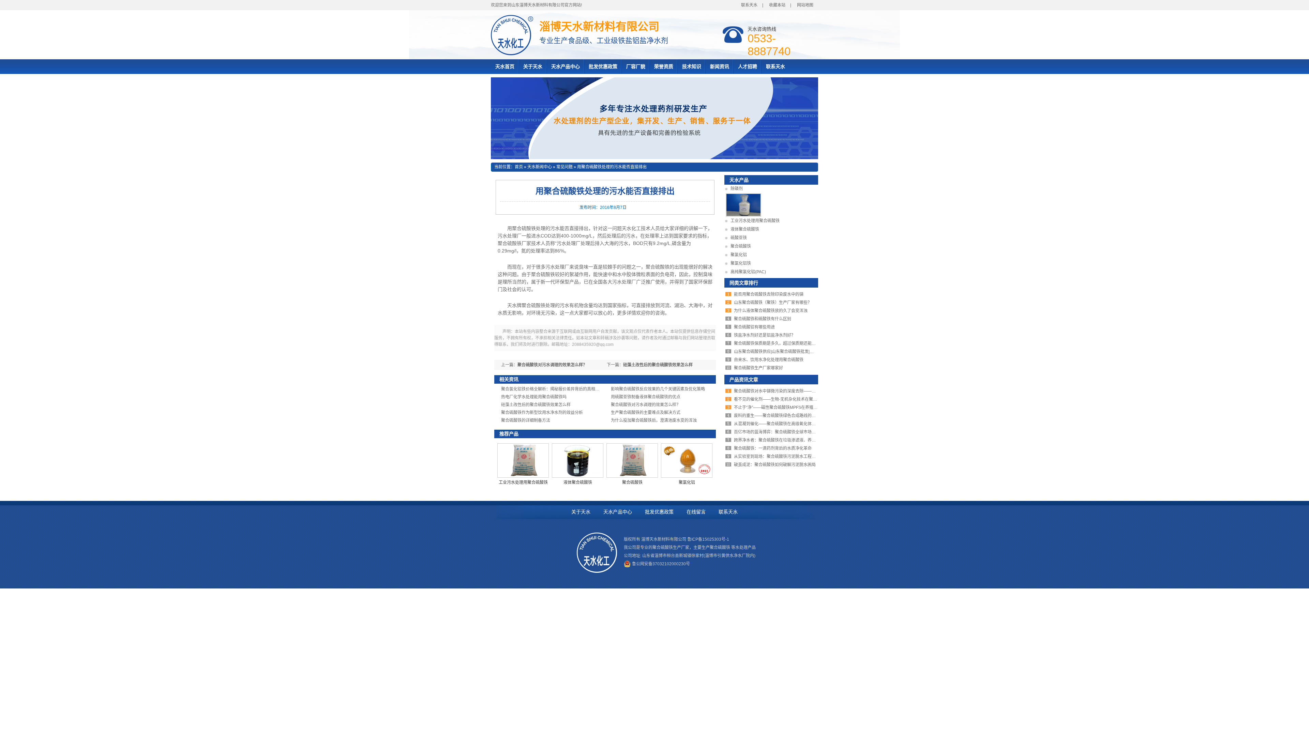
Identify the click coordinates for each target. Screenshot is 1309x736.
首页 (519, 167)
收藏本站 (777, 5)
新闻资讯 (719, 66)
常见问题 (564, 167)
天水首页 (504, 66)
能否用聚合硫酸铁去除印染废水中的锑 (768, 294)
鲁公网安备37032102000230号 (661, 564)
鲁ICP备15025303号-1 (708, 539)
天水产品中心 (565, 66)
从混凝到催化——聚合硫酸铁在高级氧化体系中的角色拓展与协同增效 (797, 423)
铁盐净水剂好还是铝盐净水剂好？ (764, 335)
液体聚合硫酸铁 (577, 482)
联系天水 (749, 5)
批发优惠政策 (603, 66)
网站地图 (805, 5)
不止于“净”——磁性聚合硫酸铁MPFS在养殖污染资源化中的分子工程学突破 (802, 407)
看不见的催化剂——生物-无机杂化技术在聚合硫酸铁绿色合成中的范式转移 (802, 399)
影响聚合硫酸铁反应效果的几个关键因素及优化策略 (658, 389)
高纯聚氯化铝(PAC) (748, 272)
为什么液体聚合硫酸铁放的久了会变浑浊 (771, 310)
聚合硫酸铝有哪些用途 (754, 327)
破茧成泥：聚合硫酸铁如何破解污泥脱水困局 (775, 464)
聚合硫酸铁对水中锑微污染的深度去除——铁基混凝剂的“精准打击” (794, 391)
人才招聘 (747, 66)
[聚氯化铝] (686, 476)
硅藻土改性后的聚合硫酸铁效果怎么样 (658, 365)
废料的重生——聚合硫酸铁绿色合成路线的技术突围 (781, 415)
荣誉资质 (663, 66)
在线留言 (696, 512)
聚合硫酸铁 (632, 482)
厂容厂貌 (635, 66)
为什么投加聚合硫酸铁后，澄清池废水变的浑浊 (654, 420)
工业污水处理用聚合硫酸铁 (523, 482)
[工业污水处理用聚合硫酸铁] (523, 476)
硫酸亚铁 (739, 237)
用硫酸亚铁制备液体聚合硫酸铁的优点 (645, 397)
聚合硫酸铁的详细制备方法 (525, 420)
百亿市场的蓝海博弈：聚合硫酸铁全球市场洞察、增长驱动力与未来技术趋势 (803, 432)
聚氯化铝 (687, 482)
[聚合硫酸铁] (632, 476)
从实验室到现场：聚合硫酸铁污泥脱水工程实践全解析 (783, 456)
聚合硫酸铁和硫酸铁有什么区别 (762, 319)
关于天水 (532, 66)
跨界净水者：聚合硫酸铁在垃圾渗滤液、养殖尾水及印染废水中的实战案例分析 (805, 440)
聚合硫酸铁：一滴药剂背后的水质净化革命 (773, 448)
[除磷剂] (743, 215)
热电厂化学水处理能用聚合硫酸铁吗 (534, 397)
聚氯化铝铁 (741, 263)
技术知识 (691, 66)
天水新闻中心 (539, 167)
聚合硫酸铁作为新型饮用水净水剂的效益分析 (542, 412)
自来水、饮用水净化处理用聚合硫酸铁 (768, 359)
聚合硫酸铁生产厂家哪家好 (758, 368)
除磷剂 (737, 188)
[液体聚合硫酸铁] (577, 476)
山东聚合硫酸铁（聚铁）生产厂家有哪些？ (773, 302)
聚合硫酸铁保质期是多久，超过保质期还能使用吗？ (781, 343)
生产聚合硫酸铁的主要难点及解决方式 (645, 412)
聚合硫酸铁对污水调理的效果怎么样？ (552, 365)
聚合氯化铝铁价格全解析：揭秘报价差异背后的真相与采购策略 (558, 389)
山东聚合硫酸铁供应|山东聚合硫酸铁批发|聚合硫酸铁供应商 (788, 351)
